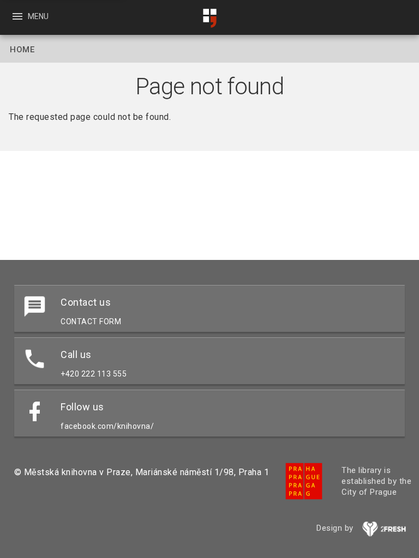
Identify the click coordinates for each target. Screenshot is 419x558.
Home (22, 49)
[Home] (209, 18)
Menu (30, 16)
